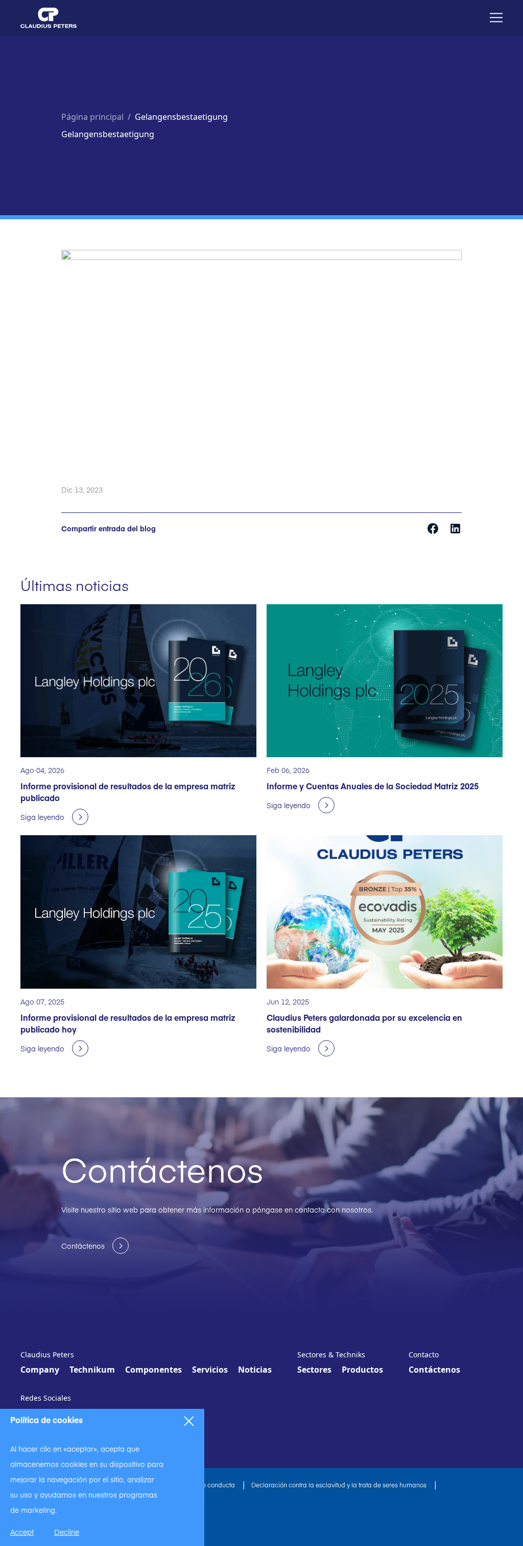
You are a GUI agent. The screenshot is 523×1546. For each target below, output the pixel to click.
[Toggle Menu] (496, 17)
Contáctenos (434, 1369)
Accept (22, 1532)
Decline (66, 1532)
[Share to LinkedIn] (455, 527)
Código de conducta (205, 1485)
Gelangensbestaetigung (181, 116)
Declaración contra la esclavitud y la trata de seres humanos (339, 1485)
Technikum (92, 1369)
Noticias (255, 1369)
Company (39, 1369)
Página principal (92, 116)
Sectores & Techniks (331, 1354)
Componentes (153, 1369)
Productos (362, 1369)
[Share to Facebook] (433, 527)
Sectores (314, 1369)
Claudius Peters (47, 1354)
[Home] (48, 18)
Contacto (424, 1354)
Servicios (210, 1369)
